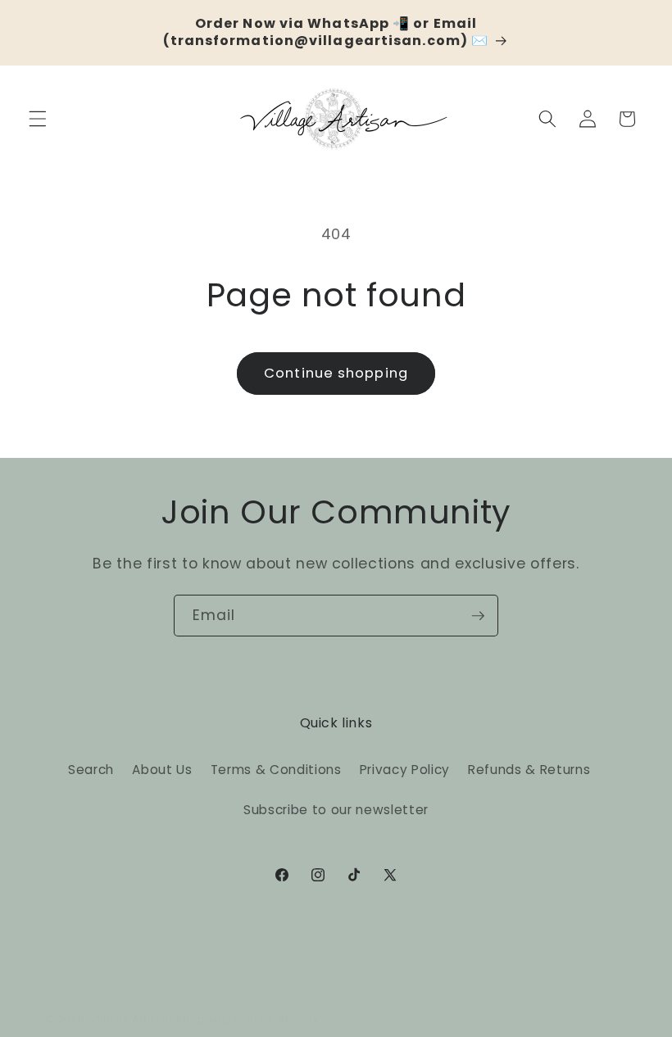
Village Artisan (131, 1019)
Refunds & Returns (529, 769)
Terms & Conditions (276, 769)
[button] (37, 118)
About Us (162, 769)
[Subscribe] (477, 616)
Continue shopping (336, 373)
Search (91, 769)
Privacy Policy (405, 769)
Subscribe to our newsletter (336, 809)
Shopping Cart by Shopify (248, 1019)
